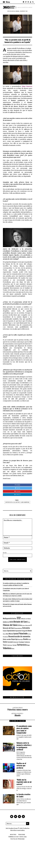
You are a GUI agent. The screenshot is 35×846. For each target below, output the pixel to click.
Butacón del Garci (21, 621)
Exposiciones (11, 630)
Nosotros (13, 834)
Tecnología (21, 642)
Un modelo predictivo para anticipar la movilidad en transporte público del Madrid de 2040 (16, 584)
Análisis (5, 622)
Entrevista (26, 628)
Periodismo (5, 636)
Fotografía (24, 631)
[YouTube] (30, 2)
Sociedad (10, 642)
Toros (5, 645)
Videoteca (7, 648)
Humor (30, 630)
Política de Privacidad (17, 839)
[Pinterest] (28, 2)
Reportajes (20, 639)
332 (19, 618)
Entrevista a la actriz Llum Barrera (17, 502)
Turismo (15, 645)
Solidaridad (15, 642)
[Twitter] (26, 2)
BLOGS (11, 622)
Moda (7, 634)
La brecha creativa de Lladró (23, 795)
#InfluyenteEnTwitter (9, 618)
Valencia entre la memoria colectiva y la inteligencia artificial (24, 746)
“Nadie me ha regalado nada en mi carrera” (24, 781)
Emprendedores (18, 628)
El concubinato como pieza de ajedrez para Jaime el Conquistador (24, 729)
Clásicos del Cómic (10, 624)
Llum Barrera (27, 86)
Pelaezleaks (23, 633)
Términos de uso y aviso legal (17, 837)
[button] (30, 571)
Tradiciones (9, 645)
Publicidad (21, 834)
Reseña (25, 639)
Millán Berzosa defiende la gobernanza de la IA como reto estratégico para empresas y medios (17, 595)
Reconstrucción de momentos (19, 636)
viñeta (13, 648)
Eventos (5, 631)
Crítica (20, 625)
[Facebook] (23, 2)
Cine (29, 622)
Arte (8, 622)
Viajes (28, 645)
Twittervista (21, 644)
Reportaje (14, 639)
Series (5, 641)
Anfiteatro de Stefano (26, 618)
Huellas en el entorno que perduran (21, 765)
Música (11, 633)
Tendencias (27, 642)
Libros (4, 634)
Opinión (15, 633)
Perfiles (29, 634)
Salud (29, 639)
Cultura (23, 625)
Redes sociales (7, 639)
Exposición (18, 631)
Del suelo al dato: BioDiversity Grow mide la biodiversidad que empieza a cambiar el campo (17, 600)
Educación (27, 625)
